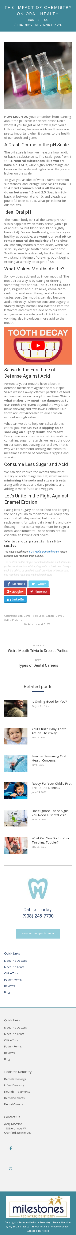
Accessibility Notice (38, 1230)
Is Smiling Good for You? (49, 701)
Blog (20, 615)
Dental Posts (31, 615)
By (29, 624)
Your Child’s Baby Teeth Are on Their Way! (49, 731)
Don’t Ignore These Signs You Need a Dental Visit (50, 813)
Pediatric (17, 619)
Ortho (7, 619)
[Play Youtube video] (38, 346)
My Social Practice (18, 1226)
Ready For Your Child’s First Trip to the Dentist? (52, 785)
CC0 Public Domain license (44, 551)
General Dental (54, 615)
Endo (42, 615)
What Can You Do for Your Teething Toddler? (50, 840)
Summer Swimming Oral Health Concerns (49, 758)
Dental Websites (62, 1222)
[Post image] (18, 710)
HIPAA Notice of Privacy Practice (50, 1226)
